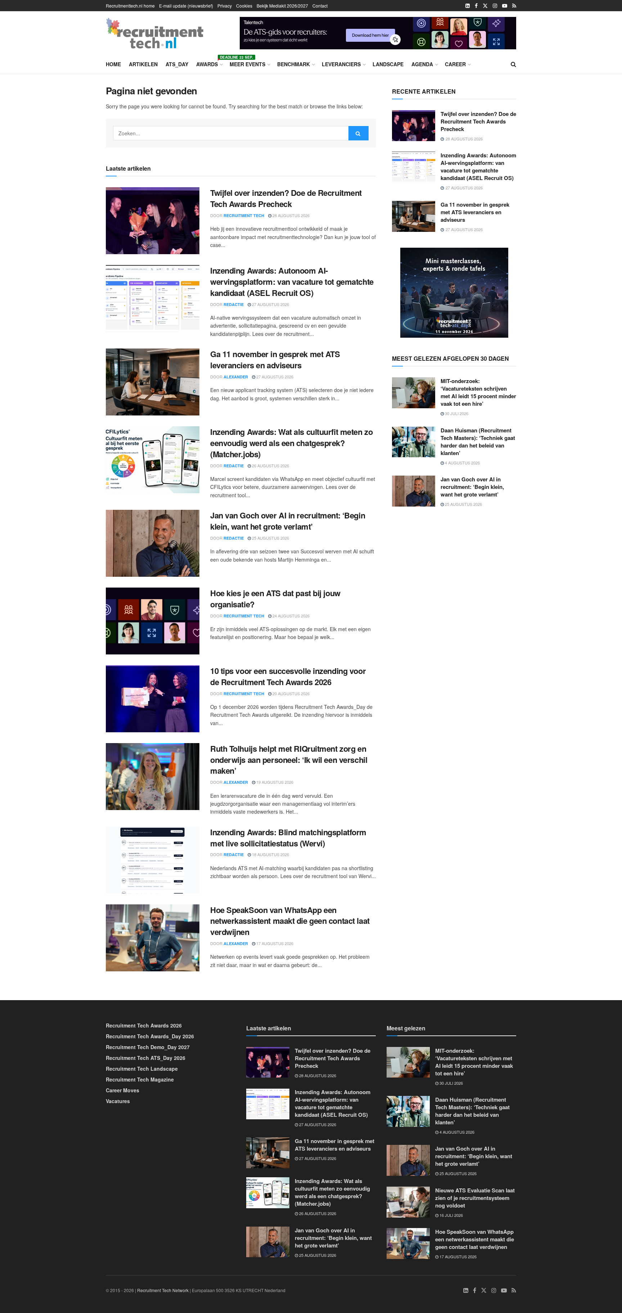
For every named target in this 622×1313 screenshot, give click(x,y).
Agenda (422, 64)
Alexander (236, 376)
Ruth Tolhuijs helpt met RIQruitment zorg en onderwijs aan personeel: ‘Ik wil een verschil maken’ (288, 760)
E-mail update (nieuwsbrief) (186, 6)
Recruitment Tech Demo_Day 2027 (148, 1047)
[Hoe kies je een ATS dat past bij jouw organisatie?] (378, 32)
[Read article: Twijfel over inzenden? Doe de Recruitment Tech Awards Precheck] (152, 220)
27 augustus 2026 (270, 304)
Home (113, 64)
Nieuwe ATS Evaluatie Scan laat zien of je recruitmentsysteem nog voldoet (475, 1197)
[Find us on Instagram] (495, 6)
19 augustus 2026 (274, 782)
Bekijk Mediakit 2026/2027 (282, 6)
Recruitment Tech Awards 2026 (144, 1025)
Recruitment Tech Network (163, 1290)
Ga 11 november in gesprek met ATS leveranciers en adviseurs (275, 359)
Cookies (244, 6)
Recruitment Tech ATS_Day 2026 (145, 1057)
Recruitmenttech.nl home (130, 6)
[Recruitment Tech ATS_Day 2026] (454, 292)
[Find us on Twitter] (485, 6)
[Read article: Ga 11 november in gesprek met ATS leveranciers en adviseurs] (152, 382)
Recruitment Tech (244, 215)
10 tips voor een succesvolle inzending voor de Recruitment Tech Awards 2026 (288, 676)
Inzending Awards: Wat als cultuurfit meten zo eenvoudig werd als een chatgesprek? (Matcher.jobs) (291, 443)
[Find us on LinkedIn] (467, 6)
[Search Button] (513, 64)
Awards (209, 63)
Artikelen (143, 64)
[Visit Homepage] (155, 33)
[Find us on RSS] (514, 6)
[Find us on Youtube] (504, 6)
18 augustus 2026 (270, 854)
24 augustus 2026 (290, 616)
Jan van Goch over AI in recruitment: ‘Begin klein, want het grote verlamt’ (287, 520)
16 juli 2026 (450, 1215)
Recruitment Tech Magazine (140, 1079)
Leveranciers (341, 64)
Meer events (247, 64)
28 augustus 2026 (290, 215)
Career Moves (122, 1090)
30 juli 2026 (456, 413)
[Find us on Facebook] (476, 6)
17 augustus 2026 (274, 943)
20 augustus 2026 (290, 693)
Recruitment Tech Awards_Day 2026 (150, 1036)
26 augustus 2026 (270, 465)
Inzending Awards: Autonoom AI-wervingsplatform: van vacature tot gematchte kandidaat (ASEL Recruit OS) (292, 281)
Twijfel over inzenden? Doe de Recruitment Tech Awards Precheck (286, 198)
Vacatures (118, 1101)
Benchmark (293, 64)
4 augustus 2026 (462, 463)
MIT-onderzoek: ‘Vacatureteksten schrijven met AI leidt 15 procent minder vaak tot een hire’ (478, 392)
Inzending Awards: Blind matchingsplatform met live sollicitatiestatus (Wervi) (288, 837)
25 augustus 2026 (270, 538)
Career (455, 64)
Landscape (388, 64)
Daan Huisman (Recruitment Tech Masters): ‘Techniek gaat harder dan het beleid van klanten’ (478, 441)
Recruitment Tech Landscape (142, 1068)
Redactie (234, 304)
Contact (320, 6)
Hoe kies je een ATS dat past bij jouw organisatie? (275, 598)
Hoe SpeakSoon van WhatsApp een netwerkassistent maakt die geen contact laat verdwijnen (290, 921)
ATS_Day (177, 64)
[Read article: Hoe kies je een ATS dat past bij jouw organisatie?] (152, 621)
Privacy (224, 6)
